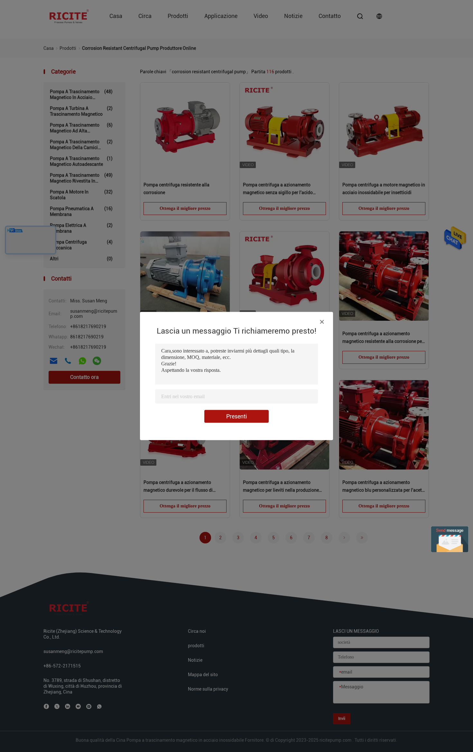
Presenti (236, 416)
